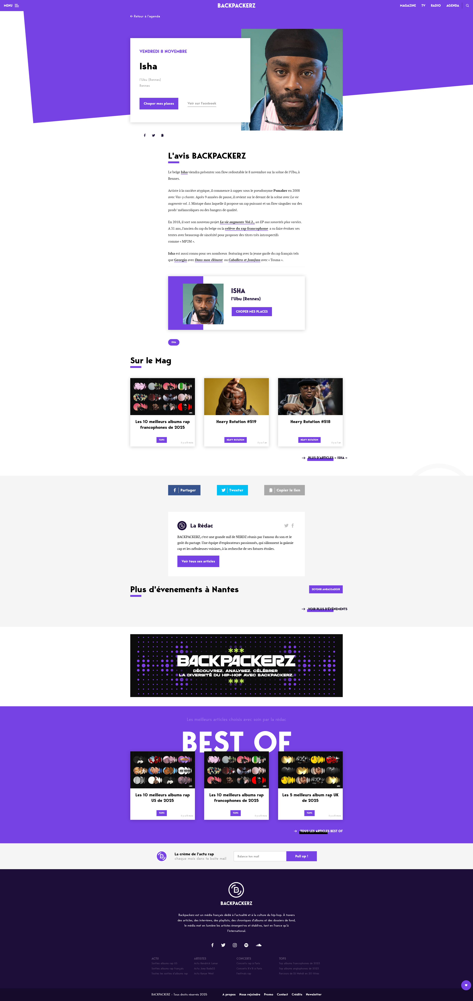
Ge (176, 260)
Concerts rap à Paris (248, 963)
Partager (188, 490)
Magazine (408, 5)
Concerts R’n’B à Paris (249, 968)
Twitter (153, 135)
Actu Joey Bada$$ (204, 968)
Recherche (467, 6)
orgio (182, 260)
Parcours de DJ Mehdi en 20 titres (299, 973)
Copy (162, 135)
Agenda (452, 5)
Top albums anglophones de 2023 (299, 968)
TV (423, 5)
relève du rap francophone (246, 228)
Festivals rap (243, 973)
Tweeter (236, 490)
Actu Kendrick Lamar (206, 963)
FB (144, 135)
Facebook (292, 525)
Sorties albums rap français (167, 968)
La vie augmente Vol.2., (237, 222)
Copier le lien (288, 490)
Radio (436, 5)
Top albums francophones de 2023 (299, 963)
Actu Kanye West (204, 973)
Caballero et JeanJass (244, 260)
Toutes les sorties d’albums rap (170, 973)
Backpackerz (236, 5)
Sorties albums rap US (164, 963)
